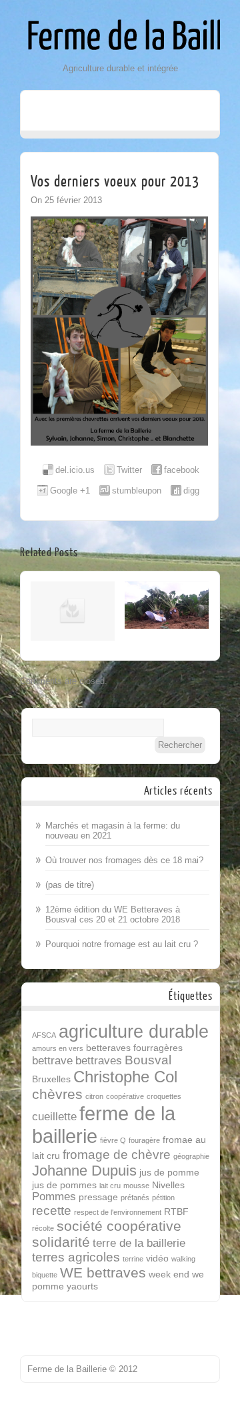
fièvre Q (113, 1140)
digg (191, 491)
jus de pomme (169, 1172)
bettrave (52, 1060)
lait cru (110, 1186)
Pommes (54, 1196)
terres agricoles (76, 1257)
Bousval (148, 1060)
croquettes (164, 1096)
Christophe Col (125, 1077)
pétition (163, 1198)
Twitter (129, 470)
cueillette (54, 1116)
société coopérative (119, 1226)
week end (169, 1274)
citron (94, 1096)
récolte (43, 1228)
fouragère (144, 1140)
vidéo (157, 1258)
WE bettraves (103, 1272)
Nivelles (168, 1185)
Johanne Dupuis (84, 1170)
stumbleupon (136, 491)
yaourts (82, 1286)
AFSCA (44, 1035)
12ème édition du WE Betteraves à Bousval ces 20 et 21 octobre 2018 (112, 914)
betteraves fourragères (134, 1047)
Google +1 (70, 491)
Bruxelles (51, 1079)
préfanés (135, 1198)
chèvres (57, 1094)
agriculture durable (134, 1031)
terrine (133, 1259)
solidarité (61, 1241)
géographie (191, 1156)
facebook (181, 470)
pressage (98, 1197)
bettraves (98, 1060)
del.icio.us (75, 470)
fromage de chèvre (117, 1155)
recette (51, 1211)
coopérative (125, 1096)
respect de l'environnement (117, 1212)
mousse (136, 1186)
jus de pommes (64, 1185)
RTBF (176, 1211)
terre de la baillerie (139, 1243)
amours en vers (57, 1048)
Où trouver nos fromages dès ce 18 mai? (124, 860)
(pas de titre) (69, 885)
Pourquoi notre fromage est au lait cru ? (121, 944)
